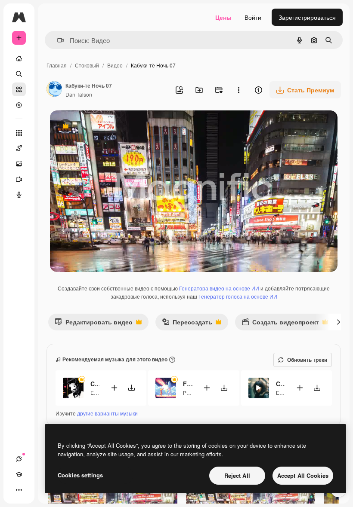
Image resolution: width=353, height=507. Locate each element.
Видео (115, 65)
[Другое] (19, 490)
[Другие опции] (238, 89)
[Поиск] (19, 74)
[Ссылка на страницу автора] (54, 89)
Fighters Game (187, 383)
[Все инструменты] (19, 133)
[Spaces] (19, 148)
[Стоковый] (19, 89)
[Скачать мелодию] (131, 387)
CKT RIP (280, 383)
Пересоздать (187, 324)
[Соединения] (19, 459)
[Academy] (19, 474)
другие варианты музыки (107, 413)
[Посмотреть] (19, 105)
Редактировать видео (94, 324)
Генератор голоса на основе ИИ (237, 296)
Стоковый (87, 65)
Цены (223, 17)
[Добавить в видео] (114, 387)
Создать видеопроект (280, 324)
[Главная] (19, 58)
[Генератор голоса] (19, 195)
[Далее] (338, 322)
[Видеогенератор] (19, 179)
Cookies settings (80, 475)
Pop (187, 392)
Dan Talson (78, 94)
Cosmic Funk (94, 383)
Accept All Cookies (302, 475)
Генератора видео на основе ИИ (219, 288)
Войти (253, 17)
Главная (56, 65)
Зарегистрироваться (307, 17)
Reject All (237, 475)
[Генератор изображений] (19, 164)
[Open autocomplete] (57, 40)
